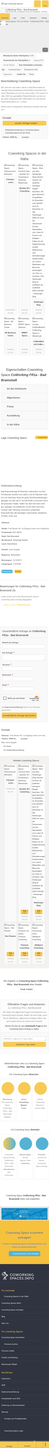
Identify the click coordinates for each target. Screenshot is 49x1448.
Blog (3, 1316)
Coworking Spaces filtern (11, 1303)
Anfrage (44, 18)
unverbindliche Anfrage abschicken (19, 715)
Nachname (7, 675)
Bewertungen (34, 18)
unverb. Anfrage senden (25, 123)
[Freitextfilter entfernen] (37, 3)
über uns (5, 1323)
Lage (14, 18)
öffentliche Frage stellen (25, 1044)
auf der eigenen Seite (25, 1159)
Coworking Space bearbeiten (13, 1337)
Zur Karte (7, 746)
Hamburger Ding (38, 303)
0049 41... (14, 137)
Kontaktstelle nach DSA (11, 1398)
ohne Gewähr (36, 984)
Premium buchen (11, 1344)
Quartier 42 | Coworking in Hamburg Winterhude (24, 190)
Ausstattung (13, 415)
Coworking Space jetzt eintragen (25, 1254)
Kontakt (18, 571)
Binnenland (15, 555)
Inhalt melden (26, 989)
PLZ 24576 (17, 532)
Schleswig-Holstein (20, 540)
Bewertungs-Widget (9, 1364)
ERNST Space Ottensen (25, 335)
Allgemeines (13, 397)
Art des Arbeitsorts (16, 388)
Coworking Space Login (13, 1431)
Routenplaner (42, 437)
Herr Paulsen (10, 936)
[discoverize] (24, 1218)
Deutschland (12, 544)
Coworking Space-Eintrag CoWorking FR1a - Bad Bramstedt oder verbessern (9, 1165)
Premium (44, 156)
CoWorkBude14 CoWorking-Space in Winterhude (38, 343)
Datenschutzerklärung (13, 707)
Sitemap (5, 1412)
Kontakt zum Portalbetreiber (15, 1419)
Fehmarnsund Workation (10, 181)
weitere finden (23, 1103)
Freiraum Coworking (24, 946)
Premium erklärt (8, 1351)
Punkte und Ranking (10, 1357)
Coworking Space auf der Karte (17, 133)
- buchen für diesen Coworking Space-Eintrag (41, 1160)
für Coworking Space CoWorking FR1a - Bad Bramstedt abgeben (7, 1108)
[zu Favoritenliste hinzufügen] (3, 23)
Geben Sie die (17, 605)
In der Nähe (13, 424)
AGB (3, 1385)
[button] (24, 36)
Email (4, 685)
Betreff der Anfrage (10, 643)
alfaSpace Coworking (38, 946)
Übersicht (5, 18)
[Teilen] (39, 1444)
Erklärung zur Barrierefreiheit (13, 1405)
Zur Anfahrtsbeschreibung (14, 750)
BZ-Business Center (10, 334)
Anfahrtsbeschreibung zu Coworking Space (22, 130)
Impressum (6, 1378)
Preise (10, 406)
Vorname (6, 665)
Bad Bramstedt (13, 536)
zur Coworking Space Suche (3, 10)
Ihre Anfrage (7, 653)
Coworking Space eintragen (12, 1310)
